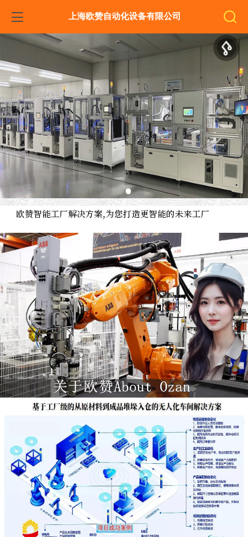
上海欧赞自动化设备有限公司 (125, 16)
